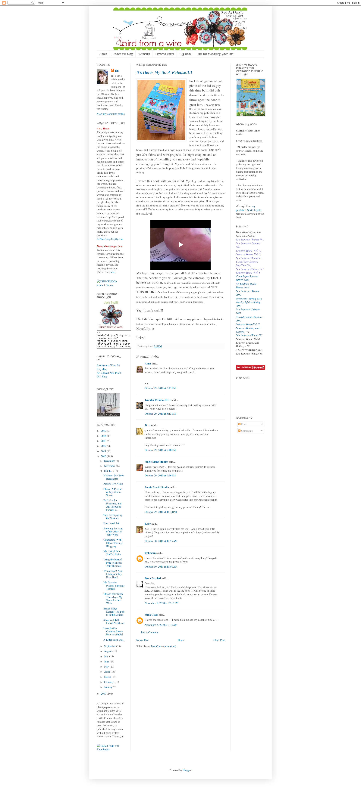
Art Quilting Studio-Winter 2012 (246, 285)
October (108, 471)
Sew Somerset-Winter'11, (249, 258)
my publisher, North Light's (248, 208)
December (110, 461)
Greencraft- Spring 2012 (249, 298)
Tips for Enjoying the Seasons (112, 516)
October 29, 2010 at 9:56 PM (160, 475)
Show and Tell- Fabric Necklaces (113, 621)
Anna (148, 363)
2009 (104, 693)
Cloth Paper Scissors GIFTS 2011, (247, 278)
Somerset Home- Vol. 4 (248, 250)
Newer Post (142, 640)
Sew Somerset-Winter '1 (248, 335)
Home (103, 54)
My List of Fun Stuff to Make (112, 552)
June (107, 661)
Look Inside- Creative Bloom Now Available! (113, 631)
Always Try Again (113, 483)
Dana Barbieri (153, 578)
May (107, 666)
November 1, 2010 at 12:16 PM (161, 603)
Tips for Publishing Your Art (215, 54)
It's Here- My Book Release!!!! (164, 72)
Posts (243, 424)
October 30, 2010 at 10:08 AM (161, 566)
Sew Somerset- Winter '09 (249, 239)
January (108, 687)
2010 (104, 456)
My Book (185, 54)
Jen (117, 71)
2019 (104, 430)
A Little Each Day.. (113, 639)
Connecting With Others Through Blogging (113, 543)
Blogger (187, 770)
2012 (104, 446)
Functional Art (111, 523)
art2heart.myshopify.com (110, 239)
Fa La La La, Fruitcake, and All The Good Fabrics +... (112, 504)
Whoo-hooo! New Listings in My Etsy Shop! (113, 574)
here (113, 272)
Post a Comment (150, 632)
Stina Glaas (151, 615)
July (106, 656)
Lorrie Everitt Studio (157, 487)
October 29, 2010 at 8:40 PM (160, 450)
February (109, 682)
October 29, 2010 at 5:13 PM (160, 413)
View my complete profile (111, 114)
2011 (104, 451)
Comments (246, 430)
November (110, 466)
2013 (104, 441)
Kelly (148, 524)
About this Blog (123, 54)
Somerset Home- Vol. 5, (248, 254)
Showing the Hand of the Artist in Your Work (113, 532)
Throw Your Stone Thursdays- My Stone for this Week (113, 598)
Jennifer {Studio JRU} (158, 400)
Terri (147, 425)
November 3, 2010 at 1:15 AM (161, 625)
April (107, 671)
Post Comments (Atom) (163, 646)
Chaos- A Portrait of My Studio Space (112, 492)
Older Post (219, 640)
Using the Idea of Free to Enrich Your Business (112, 563)
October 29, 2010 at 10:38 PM (161, 512)
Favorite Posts (164, 54)
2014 (104, 436)
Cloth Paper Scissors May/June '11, (247, 263)
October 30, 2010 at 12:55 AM (161, 541)
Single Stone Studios (156, 462)
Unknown (150, 553)
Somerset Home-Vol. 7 (247, 324)
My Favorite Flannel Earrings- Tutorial (114, 585)
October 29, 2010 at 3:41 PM (160, 388)
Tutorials (144, 54)
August (108, 651)
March (108, 677)
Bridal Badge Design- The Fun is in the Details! (113, 612)
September (110, 646)
